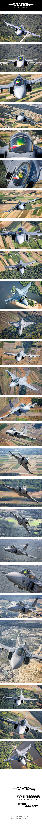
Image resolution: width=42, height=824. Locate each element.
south (19, 816)
